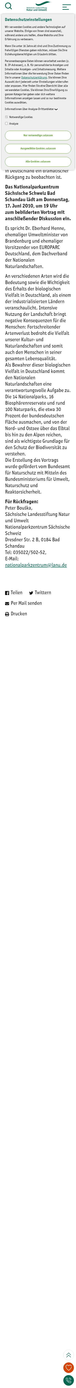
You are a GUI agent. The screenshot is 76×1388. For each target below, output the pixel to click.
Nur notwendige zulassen (38, 135)
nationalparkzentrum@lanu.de (36, 565)
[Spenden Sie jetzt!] (68, 1367)
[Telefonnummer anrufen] (68, 1380)
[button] (66, 7)
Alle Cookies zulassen (38, 161)
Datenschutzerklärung (34, 77)
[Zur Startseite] (37, 7)
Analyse (13, 123)
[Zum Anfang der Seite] (68, 1355)
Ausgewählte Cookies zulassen (38, 148)
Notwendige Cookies (21, 117)
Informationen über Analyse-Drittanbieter (29, 109)
